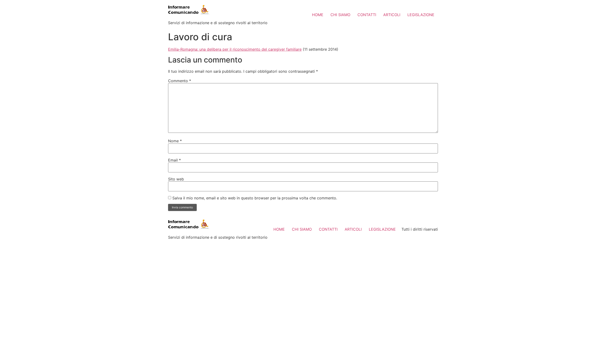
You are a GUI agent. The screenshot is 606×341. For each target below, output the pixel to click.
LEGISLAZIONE (420, 14)
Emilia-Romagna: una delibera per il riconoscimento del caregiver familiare (235, 49)
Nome (175, 141)
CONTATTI (366, 14)
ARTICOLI (391, 14)
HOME (317, 14)
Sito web (176, 179)
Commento (179, 81)
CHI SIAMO (340, 14)
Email (174, 160)
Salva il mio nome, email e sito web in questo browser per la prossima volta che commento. (254, 198)
